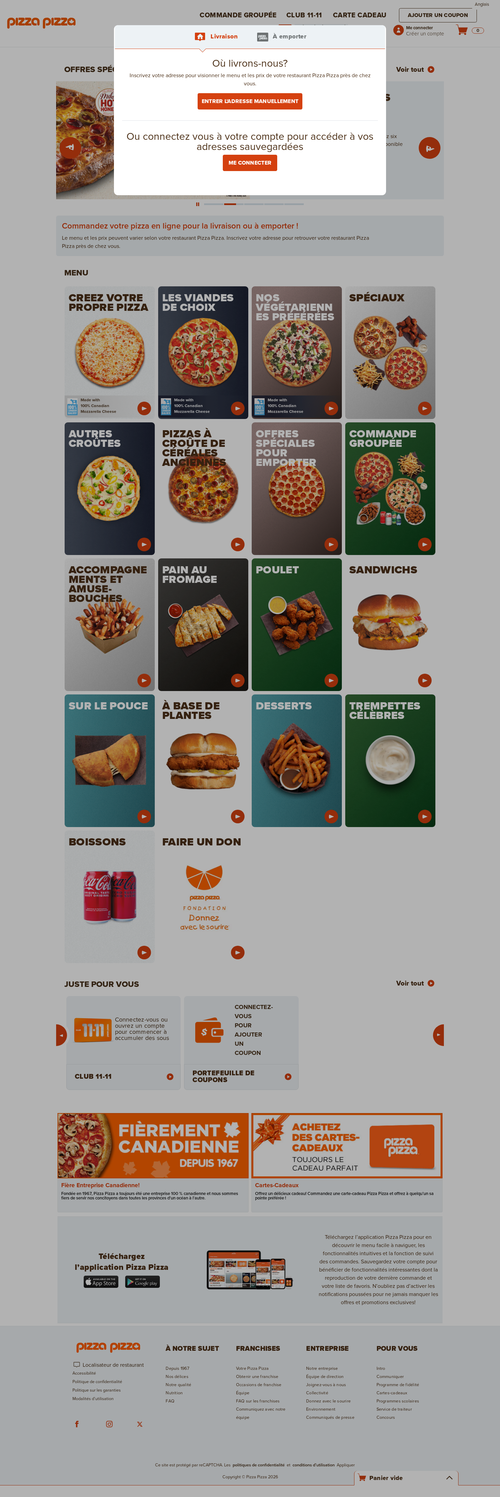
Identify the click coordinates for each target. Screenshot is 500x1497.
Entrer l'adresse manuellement (250, 101)
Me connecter (250, 162)
